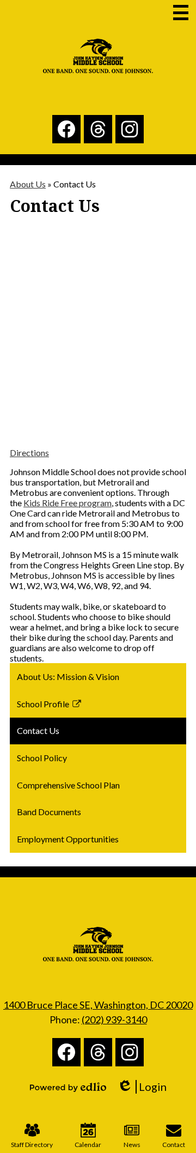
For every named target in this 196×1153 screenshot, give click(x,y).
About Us (28, 184)
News (132, 1144)
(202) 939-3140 (114, 1019)
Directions (29, 452)
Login (146, 1087)
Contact (173, 1144)
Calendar (88, 1144)
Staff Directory (32, 1144)
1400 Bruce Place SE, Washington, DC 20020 (98, 1005)
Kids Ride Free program (67, 502)
